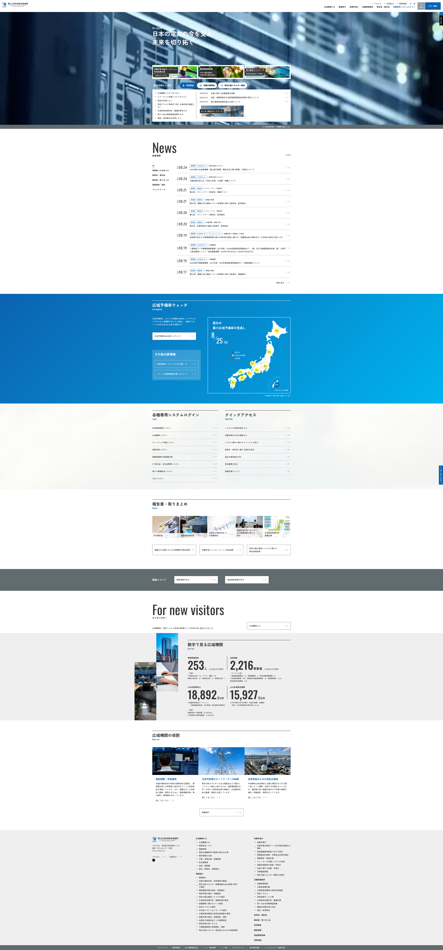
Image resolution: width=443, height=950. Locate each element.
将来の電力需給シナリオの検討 (212, 897)
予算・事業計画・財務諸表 (210, 859)
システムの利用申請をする (236, 428)
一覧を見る (279, 282)
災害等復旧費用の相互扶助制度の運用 (214, 913)
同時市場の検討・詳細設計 (210, 893)
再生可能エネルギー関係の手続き (271, 875)
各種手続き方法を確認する (236, 435)
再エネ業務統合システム (162, 471)
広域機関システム (159, 435)
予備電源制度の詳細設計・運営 (212, 927)
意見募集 (257, 925)
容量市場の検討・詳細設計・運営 (213, 917)
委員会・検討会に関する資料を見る (239, 449)
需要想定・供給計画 (265, 858)
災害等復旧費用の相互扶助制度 (270, 890)
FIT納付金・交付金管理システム (165, 464)
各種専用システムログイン (404, 6)
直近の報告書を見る (233, 457)
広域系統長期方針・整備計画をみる (172, 110)
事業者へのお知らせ (160, 170)
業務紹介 (342, 6)
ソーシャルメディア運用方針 (274, 947)
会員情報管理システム (161, 428)
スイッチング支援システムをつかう (172, 96)
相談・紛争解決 (263, 910)
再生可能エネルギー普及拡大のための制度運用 (218, 930)
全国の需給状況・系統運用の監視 (213, 881)
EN (414, 3)
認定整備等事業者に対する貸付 (270, 851)
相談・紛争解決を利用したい (170, 118)
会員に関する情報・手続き (268, 868)
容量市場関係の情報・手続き (269, 865)
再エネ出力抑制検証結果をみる (170, 114)
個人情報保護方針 (191, 947)
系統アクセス (262, 893)
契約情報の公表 (205, 855)
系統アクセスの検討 (207, 907)
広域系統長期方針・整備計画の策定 (213, 900)
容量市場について (232, 471)
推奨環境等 (176, 947)
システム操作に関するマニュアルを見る (241, 442)
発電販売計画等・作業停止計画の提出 (272, 855)
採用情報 (403, 3)
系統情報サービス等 (265, 897)
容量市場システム (159, 449)
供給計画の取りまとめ (208, 923)
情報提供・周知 (158, 184)
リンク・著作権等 (209, 947)
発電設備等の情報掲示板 (162, 457)
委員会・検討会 (383, 6)
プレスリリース (158, 189)
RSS (289, 155)
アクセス (377, 3)
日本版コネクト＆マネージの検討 (213, 910)
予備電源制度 (262, 871)
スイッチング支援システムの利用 (271, 861)
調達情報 (257, 930)
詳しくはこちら (162, 800)
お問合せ (390, 3)
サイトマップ (162, 947)
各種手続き (354, 6)
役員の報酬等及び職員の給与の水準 (213, 852)
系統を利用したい (165, 100)
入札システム (157, 478)
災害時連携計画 (263, 887)
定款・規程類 (204, 865)
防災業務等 (203, 862)
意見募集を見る (231, 464)
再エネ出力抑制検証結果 (267, 903)
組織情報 (202, 849)
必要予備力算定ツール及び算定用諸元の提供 (273, 846)
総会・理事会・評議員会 (209, 869)
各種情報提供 (367, 6)
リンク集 (224, 947)
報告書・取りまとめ (160, 180)
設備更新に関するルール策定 (211, 903)
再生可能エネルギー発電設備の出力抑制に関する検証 (218, 885)
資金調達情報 (259, 935)
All (153, 165)
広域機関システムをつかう (169, 93)
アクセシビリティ (238, 947)
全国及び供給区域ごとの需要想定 (213, 920)
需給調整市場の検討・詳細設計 (212, 890)
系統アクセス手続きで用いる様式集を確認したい (176, 105)
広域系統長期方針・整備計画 (269, 900)
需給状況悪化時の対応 (266, 907)
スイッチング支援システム (163, 442)
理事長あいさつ (205, 845)
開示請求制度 (254, 947)
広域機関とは (329, 6)
